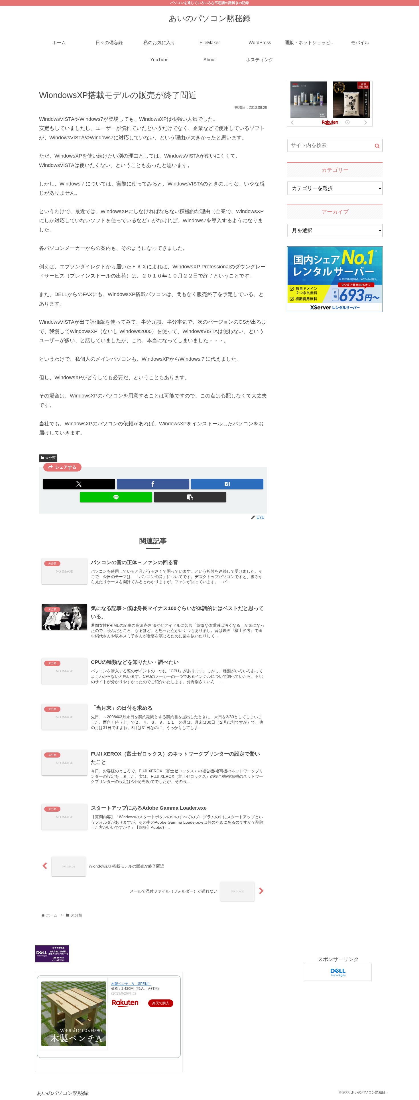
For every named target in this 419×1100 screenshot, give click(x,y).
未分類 (50, 458)
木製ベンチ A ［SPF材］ (131, 984)
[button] (190, 497)
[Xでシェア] (79, 484)
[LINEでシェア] (116, 497)
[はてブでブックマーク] (227, 484)
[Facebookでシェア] (153, 484)
